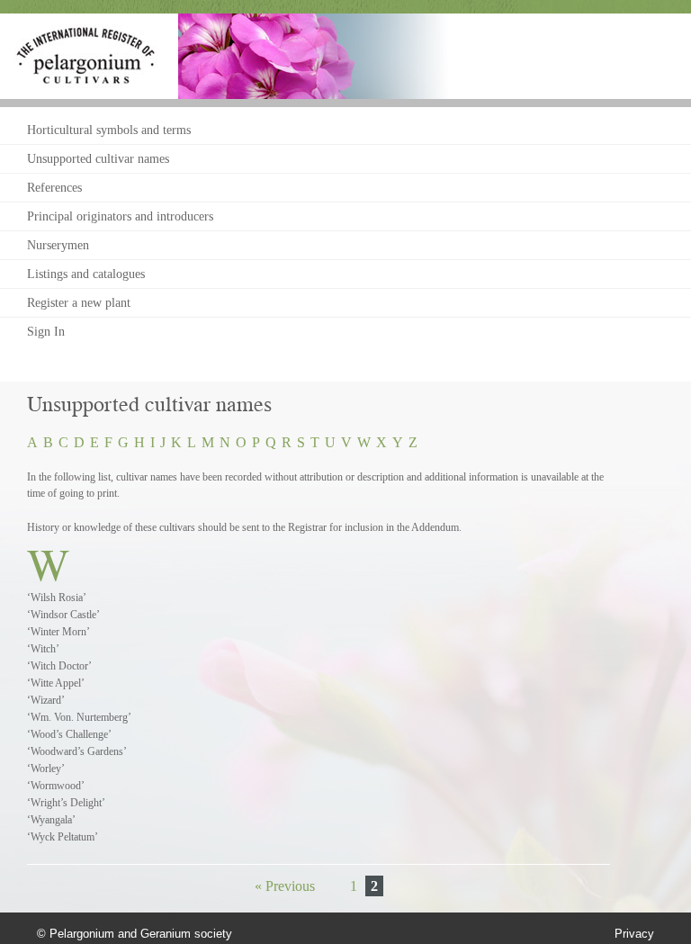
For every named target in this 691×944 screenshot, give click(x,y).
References (54, 187)
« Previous (285, 886)
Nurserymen (58, 245)
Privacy (634, 933)
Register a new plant (78, 303)
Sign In (46, 331)
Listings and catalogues (86, 274)
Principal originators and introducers (120, 216)
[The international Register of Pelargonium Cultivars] (85, 32)
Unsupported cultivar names (98, 159)
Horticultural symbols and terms (109, 130)
